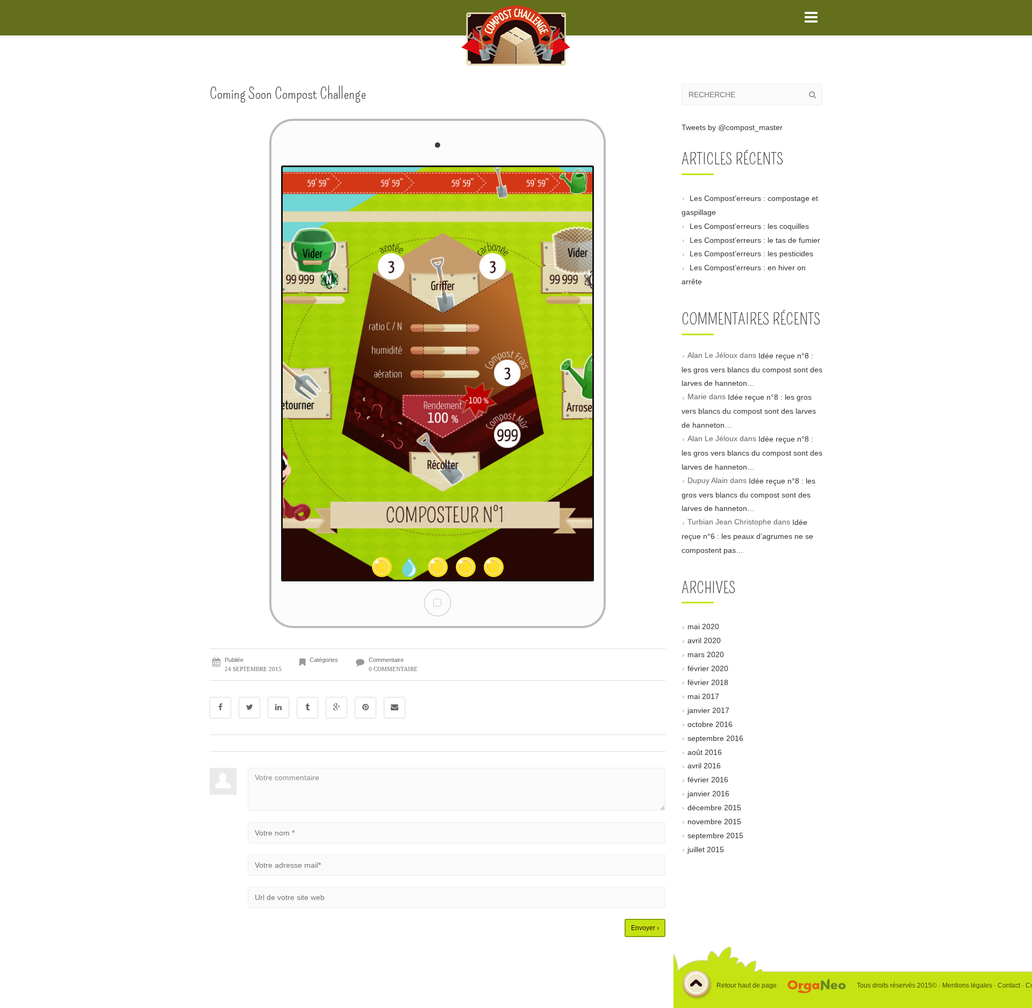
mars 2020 (705, 654)
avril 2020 (704, 640)
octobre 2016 (710, 723)
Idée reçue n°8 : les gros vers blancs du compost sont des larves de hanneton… (752, 369)
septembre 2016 (715, 737)
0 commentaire (393, 669)
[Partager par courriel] (394, 707)
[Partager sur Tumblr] (307, 707)
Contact (1009, 985)
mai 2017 (703, 696)
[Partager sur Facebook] (220, 707)
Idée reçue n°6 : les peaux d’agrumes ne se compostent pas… (747, 536)
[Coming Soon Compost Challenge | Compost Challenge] (516, 17)
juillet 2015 (705, 849)
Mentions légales (967, 985)
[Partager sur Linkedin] (278, 707)
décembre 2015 (714, 807)
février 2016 (707, 779)
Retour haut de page (746, 985)
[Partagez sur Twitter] (249, 707)
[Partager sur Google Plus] (336, 707)
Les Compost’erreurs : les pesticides (751, 253)
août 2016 (704, 751)
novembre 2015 (714, 821)
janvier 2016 (708, 793)
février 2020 (707, 668)
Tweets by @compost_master (732, 127)
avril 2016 (704, 765)
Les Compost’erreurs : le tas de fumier (755, 239)
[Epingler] (365, 707)
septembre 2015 (715, 835)
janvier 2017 (708, 710)
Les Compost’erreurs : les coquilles (749, 225)
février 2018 (707, 682)
